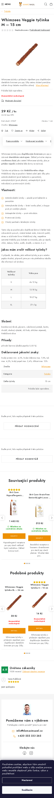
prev (2, 518)
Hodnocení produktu (35, 141)
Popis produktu (12, 141)
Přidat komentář (27, 459)
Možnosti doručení (13, 100)
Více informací (42, 85)
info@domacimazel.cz (29, 731)
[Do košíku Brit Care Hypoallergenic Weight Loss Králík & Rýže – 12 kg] (14, 536)
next (51, 518)
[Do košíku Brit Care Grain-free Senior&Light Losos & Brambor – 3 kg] (39, 538)
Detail (14, 631)
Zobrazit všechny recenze (33, 671)
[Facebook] (24, 753)
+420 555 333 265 (29, 736)
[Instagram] (31, 753)
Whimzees (13, 125)
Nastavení (27, 780)
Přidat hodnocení (27, 426)
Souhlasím (27, 790)
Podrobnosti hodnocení (40, 30)
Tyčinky (47, 374)
